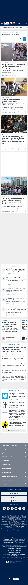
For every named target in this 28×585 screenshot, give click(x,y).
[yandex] (23, 508)
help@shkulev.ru (17, 530)
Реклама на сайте (6, 456)
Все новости (10, 32)
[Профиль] (26, 23)
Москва (4, 32)
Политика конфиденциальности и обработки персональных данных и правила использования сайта (14, 558)
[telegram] (4, 508)
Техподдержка (6, 472)
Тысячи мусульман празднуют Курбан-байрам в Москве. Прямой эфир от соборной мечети (13, 201)
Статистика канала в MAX (9, 480)
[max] (15, 508)
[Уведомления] (22, 23)
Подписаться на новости (9, 445)
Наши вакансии (6, 468)
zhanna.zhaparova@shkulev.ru (9, 539)
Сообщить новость (7, 449)
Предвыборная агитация (9, 476)
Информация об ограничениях (14, 548)
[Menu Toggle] (2, 23)
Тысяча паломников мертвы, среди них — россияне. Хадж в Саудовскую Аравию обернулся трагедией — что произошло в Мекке (13, 139)
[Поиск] (19, 23)
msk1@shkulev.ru (20, 526)
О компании (5, 460)
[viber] (19, 508)
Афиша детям (22, 20)
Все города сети (6, 484)
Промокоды (14, 20)
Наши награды (5, 464)
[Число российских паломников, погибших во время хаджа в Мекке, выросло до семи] (14, 52)
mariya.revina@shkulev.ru (9, 534)
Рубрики (4, 453)
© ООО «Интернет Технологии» (14, 575)
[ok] (12, 508)
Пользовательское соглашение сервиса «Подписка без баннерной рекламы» (14, 555)
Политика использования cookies (14, 550)
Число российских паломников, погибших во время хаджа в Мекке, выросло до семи (13, 66)
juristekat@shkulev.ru (16, 529)
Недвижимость (5, 20)
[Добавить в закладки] (25, 75)
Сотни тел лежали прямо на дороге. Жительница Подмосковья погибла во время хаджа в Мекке (13, 102)
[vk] (8, 508)
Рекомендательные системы (14, 552)
